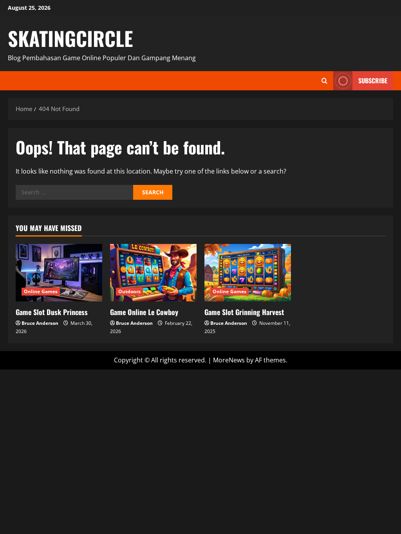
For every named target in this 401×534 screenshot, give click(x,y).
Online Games (41, 291)
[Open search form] (324, 80)
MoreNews (229, 360)
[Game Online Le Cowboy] (153, 272)
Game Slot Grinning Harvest (244, 312)
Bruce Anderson (40, 323)
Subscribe (372, 80)
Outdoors (129, 291)
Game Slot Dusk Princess (52, 312)
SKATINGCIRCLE (70, 37)
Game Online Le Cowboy (144, 312)
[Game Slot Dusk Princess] (59, 272)
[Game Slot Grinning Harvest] (247, 272)
